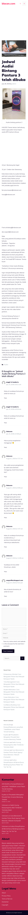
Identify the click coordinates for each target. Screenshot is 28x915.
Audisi (6, 364)
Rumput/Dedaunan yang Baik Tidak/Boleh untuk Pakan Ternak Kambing (13, 729)
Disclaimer (5, 902)
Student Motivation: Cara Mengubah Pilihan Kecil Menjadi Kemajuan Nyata (14, 692)
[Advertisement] (14, 22)
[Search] (22, 658)
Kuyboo (6, 735)
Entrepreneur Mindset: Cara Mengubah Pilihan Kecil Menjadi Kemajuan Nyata (14, 676)
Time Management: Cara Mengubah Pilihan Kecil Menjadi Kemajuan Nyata (14, 684)
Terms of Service (7, 899)
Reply (5, 398)
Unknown (9, 431)
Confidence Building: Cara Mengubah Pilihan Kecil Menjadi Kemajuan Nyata (14, 707)
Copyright (5, 905)
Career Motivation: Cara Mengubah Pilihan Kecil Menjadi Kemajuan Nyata (14, 699)
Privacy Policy (6, 896)
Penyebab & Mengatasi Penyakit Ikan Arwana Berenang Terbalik (12, 737)
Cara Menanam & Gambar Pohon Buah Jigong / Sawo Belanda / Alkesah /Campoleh (13, 818)
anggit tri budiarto (12, 382)
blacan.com (8, 3)
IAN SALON (7, 725)
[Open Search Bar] (20, 3)
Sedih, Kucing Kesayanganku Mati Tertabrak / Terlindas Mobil (14, 745)
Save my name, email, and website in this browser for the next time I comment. (14, 644)
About (4, 893)
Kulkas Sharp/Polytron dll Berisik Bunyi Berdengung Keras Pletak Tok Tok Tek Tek (13, 828)
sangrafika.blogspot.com (14, 580)
